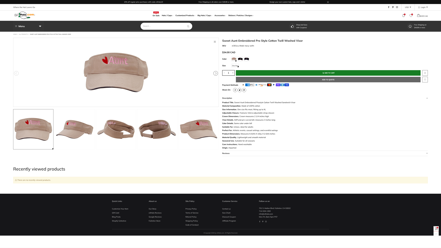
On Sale (156, 15)
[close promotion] (328, 2)
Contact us (226, 209)
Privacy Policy (191, 209)
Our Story (152, 209)
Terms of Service (191, 213)
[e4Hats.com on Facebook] (259, 221)
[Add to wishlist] (425, 79)
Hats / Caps (167, 15)
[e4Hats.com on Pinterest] (262, 221)
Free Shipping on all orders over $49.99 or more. (206, 2)
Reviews (226, 153)
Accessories (220, 15)
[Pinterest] (393, 7)
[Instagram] (397, 7)
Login (423, 7)
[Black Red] (240, 59)
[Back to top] (436, 234)
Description (227, 98)
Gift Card (115, 213)
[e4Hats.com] (24, 15)
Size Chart (226, 213)
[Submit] (188, 26)
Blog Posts (116, 217)
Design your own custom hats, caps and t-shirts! (278, 2)
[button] (16, 73)
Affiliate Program (229, 221)
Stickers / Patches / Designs (240, 15)
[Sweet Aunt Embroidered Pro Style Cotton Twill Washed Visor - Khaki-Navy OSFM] (116, 72)
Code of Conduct (192, 225)
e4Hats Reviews (155, 213)
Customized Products (184, 15)
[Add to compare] (425, 73)
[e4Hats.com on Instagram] (266, 221)
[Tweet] (240, 90)
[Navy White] (246, 59)
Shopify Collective (119, 221)
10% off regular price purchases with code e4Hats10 (133, 2)
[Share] (235, 90)
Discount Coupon (229, 217)
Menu (21, 26)
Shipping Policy (191, 221)
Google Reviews (155, 217)
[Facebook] (389, 7)
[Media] (214, 41)
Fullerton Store (154, 221)
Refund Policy (190, 217)
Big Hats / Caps (204, 15)
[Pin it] (244, 90)
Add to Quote (328, 80)
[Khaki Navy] (234, 59)
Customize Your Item (120, 209)
